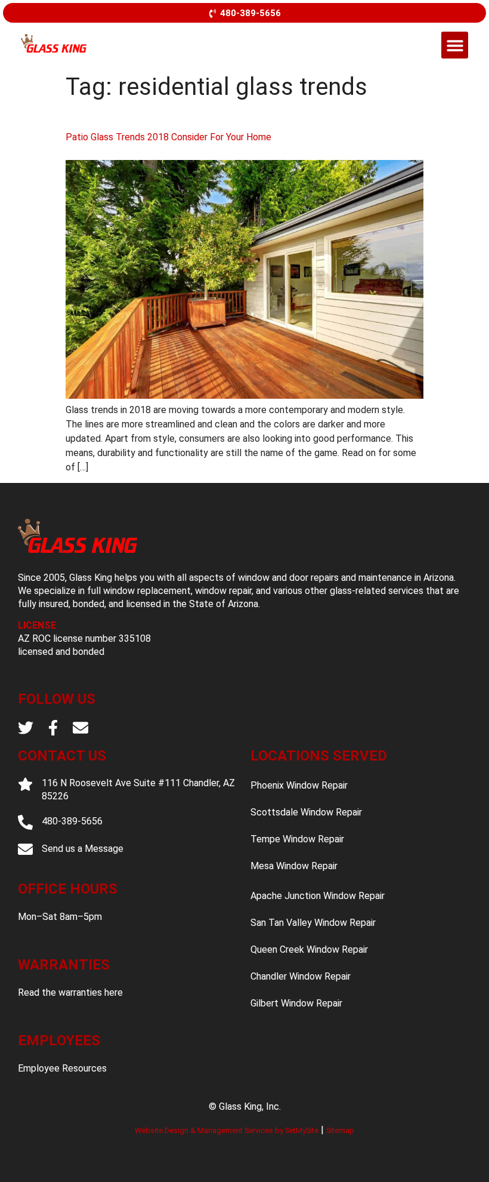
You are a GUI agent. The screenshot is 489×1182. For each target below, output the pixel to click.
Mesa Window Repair (294, 866)
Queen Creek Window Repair (309, 949)
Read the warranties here (70, 992)
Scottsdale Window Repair (306, 812)
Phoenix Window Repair (299, 785)
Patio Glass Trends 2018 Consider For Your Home (168, 137)
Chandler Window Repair (300, 976)
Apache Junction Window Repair (317, 895)
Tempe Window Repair (297, 839)
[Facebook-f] (53, 727)
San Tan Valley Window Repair (313, 922)
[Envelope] (80, 727)
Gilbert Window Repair (296, 1003)
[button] (454, 45)
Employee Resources (62, 1068)
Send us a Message (82, 848)
